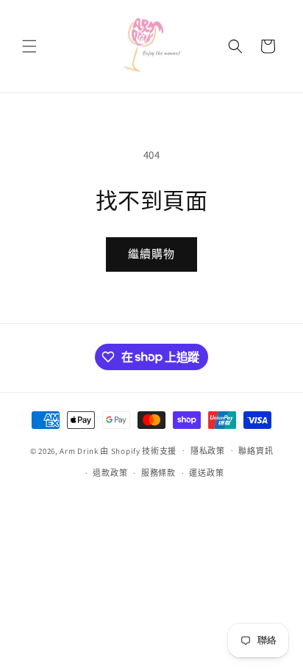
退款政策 (110, 473)
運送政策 (206, 473)
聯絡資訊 (255, 451)
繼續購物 (151, 254)
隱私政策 (207, 451)
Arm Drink (79, 450)
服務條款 (158, 473)
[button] (29, 46)
